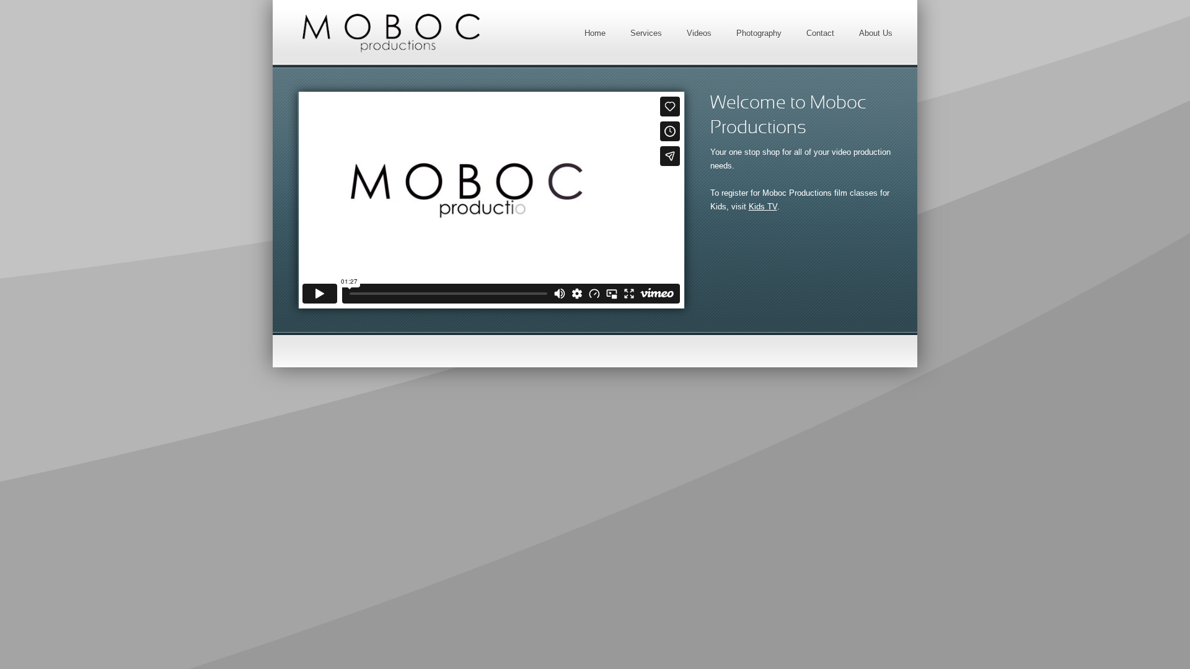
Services (646, 33)
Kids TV (763, 206)
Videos (699, 33)
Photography (759, 33)
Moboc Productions (390, 32)
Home (595, 33)
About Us (875, 33)
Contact (820, 33)
